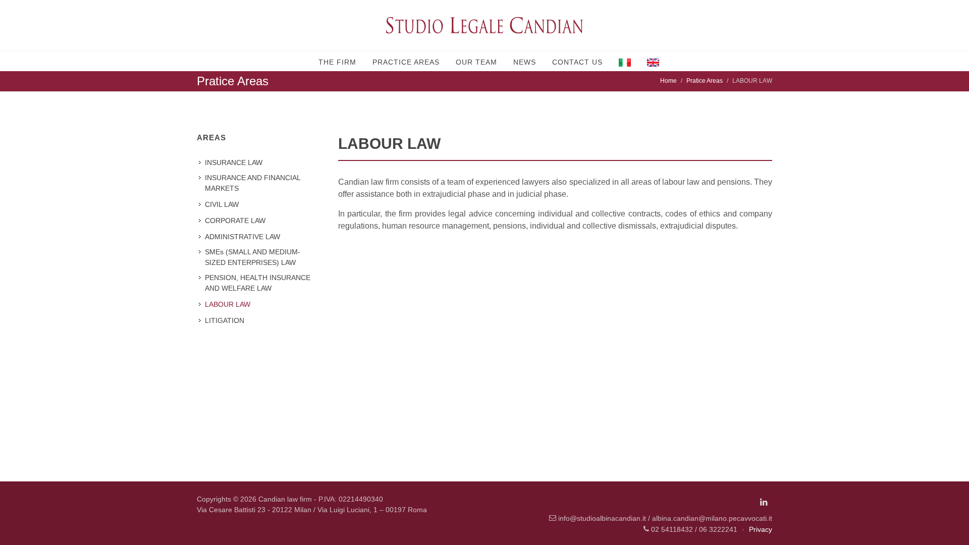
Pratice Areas (704, 80)
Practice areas (406, 62)
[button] (624, 61)
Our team (476, 62)
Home (668, 80)
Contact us (577, 62)
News (524, 62)
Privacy (760, 529)
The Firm (337, 62)
